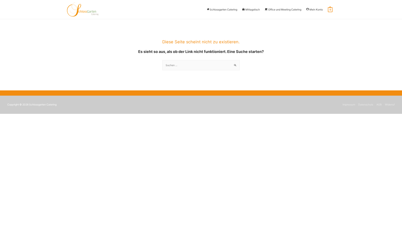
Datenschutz (365, 104)
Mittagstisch (252, 9)
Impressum (349, 104)
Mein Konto (316, 9)
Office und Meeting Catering (284, 9)
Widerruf (390, 104)
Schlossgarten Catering (223, 9)
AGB (379, 104)
